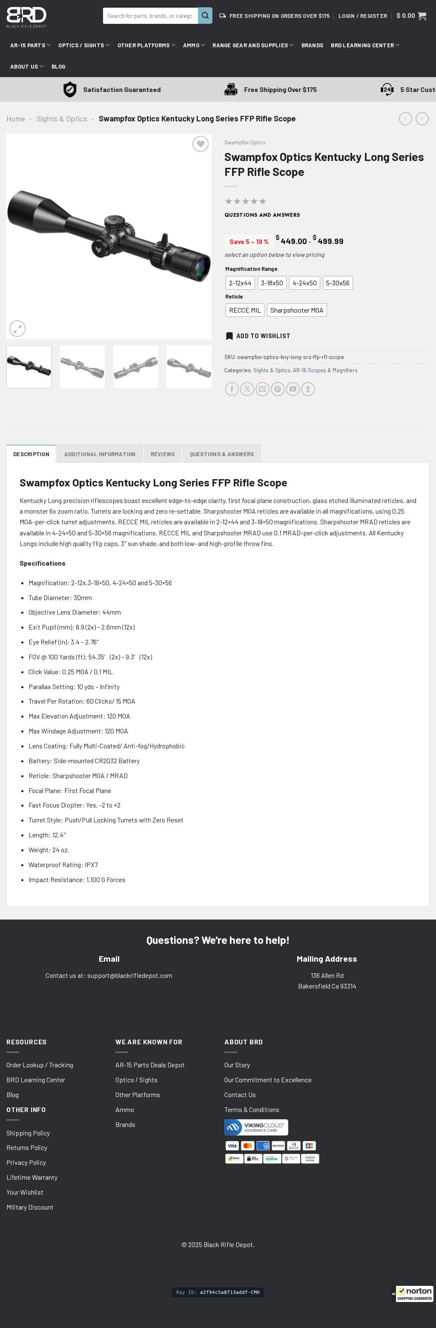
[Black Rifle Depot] (51, 17)
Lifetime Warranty (31, 1177)
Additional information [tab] (100, 454)
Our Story (237, 1065)
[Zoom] (17, 328)
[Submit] (205, 15)
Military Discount (30, 1207)
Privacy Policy (26, 1162)
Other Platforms (144, 45)
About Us (24, 66)
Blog (59, 66)
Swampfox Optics (245, 142)
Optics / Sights (81, 45)
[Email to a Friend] (262, 389)
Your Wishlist (24, 1192)
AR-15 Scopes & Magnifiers (325, 370)
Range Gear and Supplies (250, 45)
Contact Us (240, 1094)
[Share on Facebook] (232, 389)
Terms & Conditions (251, 1109)
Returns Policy (26, 1147)
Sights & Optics (62, 118)
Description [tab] (31, 454)
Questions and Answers (262, 215)
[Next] (196, 236)
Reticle (234, 296)
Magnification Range (251, 269)
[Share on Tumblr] (308, 389)
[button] (412, 1293)
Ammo (191, 45)
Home (15, 118)
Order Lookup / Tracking (39, 1065)
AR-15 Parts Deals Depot (150, 1065)
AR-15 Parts (27, 45)
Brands (312, 45)
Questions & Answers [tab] (222, 454)
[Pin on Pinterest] (278, 389)
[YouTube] (293, 389)
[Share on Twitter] (247, 389)
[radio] (240, 282)
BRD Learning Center (362, 45)
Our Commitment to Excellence (268, 1079)
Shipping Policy (28, 1133)
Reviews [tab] (163, 454)
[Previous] (21, 236)
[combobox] (150, 16)
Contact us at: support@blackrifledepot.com (109, 975)
